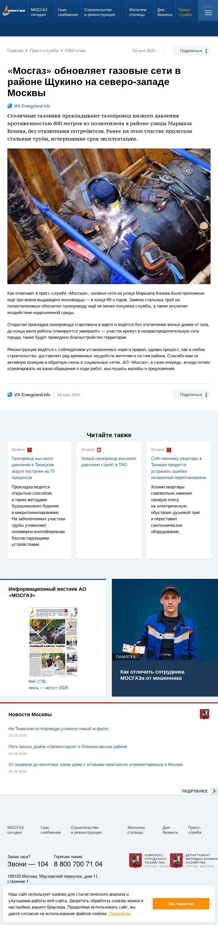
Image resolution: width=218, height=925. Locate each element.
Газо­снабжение (51, 829)
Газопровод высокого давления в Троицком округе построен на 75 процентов (33, 467)
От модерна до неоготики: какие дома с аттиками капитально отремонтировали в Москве (96, 764)
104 (42, 863)
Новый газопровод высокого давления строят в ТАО (108, 461)
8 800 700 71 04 (78, 863)
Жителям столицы (136, 829)
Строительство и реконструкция (86, 829)
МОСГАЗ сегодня (15, 829)
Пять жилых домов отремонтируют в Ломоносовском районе (68, 746)
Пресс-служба (195, 829)
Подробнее (120, 913)
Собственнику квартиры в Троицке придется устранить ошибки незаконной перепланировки (178, 467)
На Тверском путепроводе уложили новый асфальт (59, 728)
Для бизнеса (170, 829)
